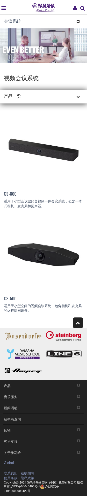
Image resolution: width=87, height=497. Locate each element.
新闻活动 (10, 407)
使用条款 (10, 477)
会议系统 (12, 21)
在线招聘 (27, 473)
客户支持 (10, 441)
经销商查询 (12, 418)
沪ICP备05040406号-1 (25, 486)
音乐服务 (10, 396)
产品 (7, 385)
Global (9, 462)
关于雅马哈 (12, 452)
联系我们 (10, 473)
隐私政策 (27, 477)
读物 (7, 429)
